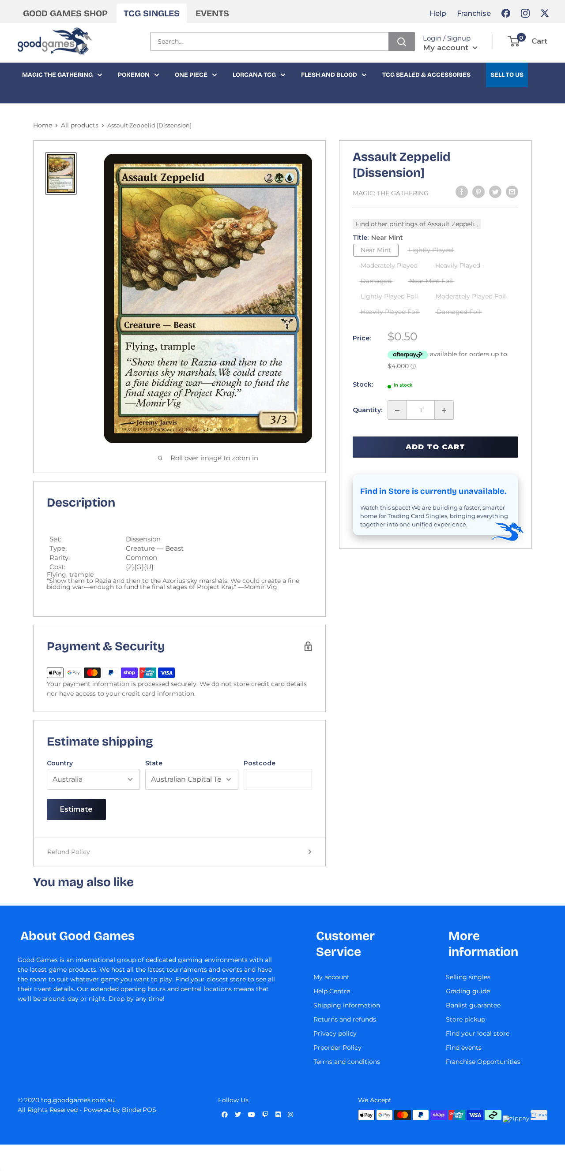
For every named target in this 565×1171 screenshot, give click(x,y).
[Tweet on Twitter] (495, 192)
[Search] (401, 41)
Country (60, 763)
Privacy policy (335, 1033)
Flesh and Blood (329, 74)
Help (437, 13)
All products (79, 125)
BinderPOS (139, 1110)
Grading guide (468, 991)
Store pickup (465, 1019)
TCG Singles (152, 13)
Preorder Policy (337, 1048)
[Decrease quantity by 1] (397, 410)
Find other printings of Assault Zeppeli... (416, 224)
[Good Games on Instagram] (525, 13)
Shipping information (346, 1005)
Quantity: (367, 410)
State (153, 763)
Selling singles (468, 977)
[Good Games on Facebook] (505, 13)
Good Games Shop (65, 13)
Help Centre (331, 991)
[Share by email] (512, 192)
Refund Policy (68, 852)
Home (42, 125)
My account (447, 47)
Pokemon (134, 74)
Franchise (474, 13)
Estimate (76, 809)
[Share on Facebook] (462, 192)
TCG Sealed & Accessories (426, 74)
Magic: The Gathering (391, 193)
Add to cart (435, 447)
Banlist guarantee (473, 1005)
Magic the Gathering (57, 74)
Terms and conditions (346, 1062)
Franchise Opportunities (483, 1062)
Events (212, 13)
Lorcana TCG (254, 74)
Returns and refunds (344, 1019)
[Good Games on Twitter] (544, 13)
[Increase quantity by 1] (444, 410)
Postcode (259, 763)
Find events (464, 1048)
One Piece (191, 74)
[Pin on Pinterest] (478, 192)
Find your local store (477, 1033)
